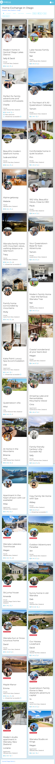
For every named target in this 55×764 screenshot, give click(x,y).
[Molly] (7, 294)
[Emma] (7, 675)
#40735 (13, 586)
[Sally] (34, 437)
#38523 (37, 236)
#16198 (37, 343)
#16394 (39, 538)
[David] (7, 628)
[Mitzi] (7, 393)
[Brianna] (7, 439)
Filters (34, 13)
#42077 (11, 442)
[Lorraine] (7, 727)
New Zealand (12, 10)
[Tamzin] (34, 93)
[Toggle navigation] (52, 2)
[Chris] (34, 386)
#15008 (37, 193)
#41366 (11, 191)
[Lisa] (7, 349)
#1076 (37, 144)
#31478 (11, 43)
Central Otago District (8, 761)
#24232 (13, 730)
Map (45, 13)
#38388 (37, 43)
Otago (19, 10)
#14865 (39, 635)
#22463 (11, 352)
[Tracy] (7, 234)
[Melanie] (7, 188)
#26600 (37, 489)
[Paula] (34, 190)
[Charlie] (7, 87)
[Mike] (7, 486)
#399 (10, 396)
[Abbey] (34, 486)
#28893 (37, 287)
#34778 (11, 237)
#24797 (13, 631)
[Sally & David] (7, 40)
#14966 (11, 144)
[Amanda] (7, 583)
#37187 (37, 389)
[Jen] (34, 535)
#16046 (37, 440)
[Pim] (34, 141)
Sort (40, 13)
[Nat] (34, 40)
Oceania (4, 10)
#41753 (13, 537)
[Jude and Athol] (7, 142)
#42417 (39, 732)
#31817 (11, 296)
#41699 (13, 678)
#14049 (11, 89)
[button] (20, 116)
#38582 (37, 96)
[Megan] (34, 340)
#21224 (39, 681)
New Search (6, 16)
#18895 (39, 586)
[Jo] (34, 678)
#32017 (11, 488)
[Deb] (34, 583)
